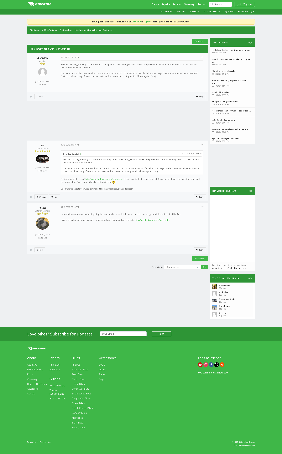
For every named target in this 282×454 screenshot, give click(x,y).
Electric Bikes (78, 379)
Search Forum (166, 11)
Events (155, 4)
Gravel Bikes (78, 403)
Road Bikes (78, 374)
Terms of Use (45, 442)
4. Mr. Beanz (224, 306)
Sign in (248, 4)
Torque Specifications (56, 392)
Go (204, 267)
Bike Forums (35, 30)
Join (240, 4)
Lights (102, 369)
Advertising (32, 388)
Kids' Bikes (77, 417)
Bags (101, 379)
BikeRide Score (35, 369)
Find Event (54, 364)
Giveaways (189, 4)
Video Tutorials (57, 385)
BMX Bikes (77, 422)
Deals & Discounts (37, 384)
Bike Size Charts (57, 398)
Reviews (177, 4)
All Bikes (76, 364)
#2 (202, 144)
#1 (202, 57)
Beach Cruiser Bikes (82, 408)
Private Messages (246, 11)
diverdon (42, 58)
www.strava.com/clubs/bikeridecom (229, 268)
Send (161, 333)
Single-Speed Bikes (81, 393)
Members (181, 11)
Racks (102, 374)
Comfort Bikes (79, 413)
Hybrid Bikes (78, 384)
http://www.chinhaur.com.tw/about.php (103, 179)
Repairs (166, 4)
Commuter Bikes (80, 388)
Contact (31, 393)
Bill (43, 145)
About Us (32, 364)
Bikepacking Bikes (81, 398)
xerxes (42, 207)
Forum (201, 4)
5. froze (222, 313)
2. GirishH (223, 292)
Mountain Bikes (80, 369)
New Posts (194, 11)
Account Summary (212, 11)
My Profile (229, 11)
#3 (202, 207)
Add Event (54, 369)
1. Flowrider (224, 285)
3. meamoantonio (227, 299)
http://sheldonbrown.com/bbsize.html (152, 220)
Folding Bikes (78, 427)
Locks (102, 364)
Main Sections (50, 30)
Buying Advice (66, 30)
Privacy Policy (32, 442)
